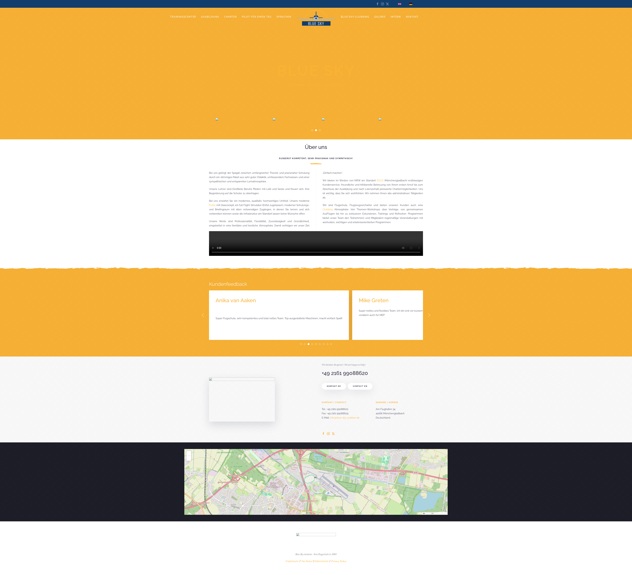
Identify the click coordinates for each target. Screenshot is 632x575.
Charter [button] (230, 16)
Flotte (212, 205)
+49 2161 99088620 (345, 373)
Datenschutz (321, 561)
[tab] (301, 344)
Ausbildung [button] (210, 16)
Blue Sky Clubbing (355, 16)
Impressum (292, 561)
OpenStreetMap (440, 513)
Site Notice (306, 561)
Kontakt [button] (412, 16)
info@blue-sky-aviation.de (344, 417)
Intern (396, 16)
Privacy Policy (338, 561)
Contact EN (360, 386)
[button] (203, 315)
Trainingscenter (183, 16)
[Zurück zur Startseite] (316, 17)
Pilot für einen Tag (257, 16)
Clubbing (328, 209)
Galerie (380, 16)
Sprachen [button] (283, 16)
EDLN (380, 180)
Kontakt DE (334, 386)
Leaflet (428, 513)
